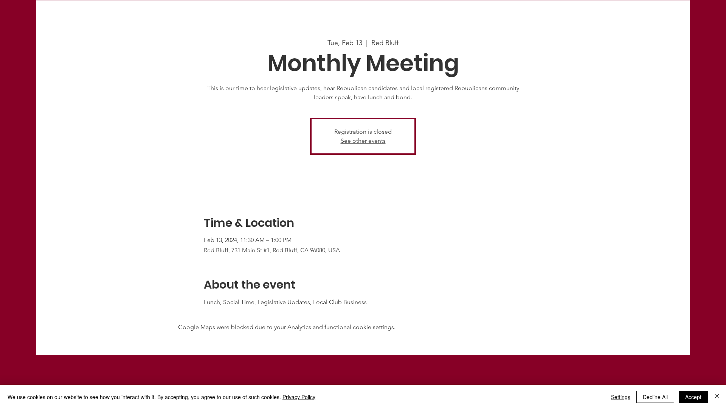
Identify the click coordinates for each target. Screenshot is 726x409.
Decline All (655, 397)
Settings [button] (620, 397)
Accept (693, 397)
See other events (363, 140)
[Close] (716, 397)
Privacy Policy (298, 397)
